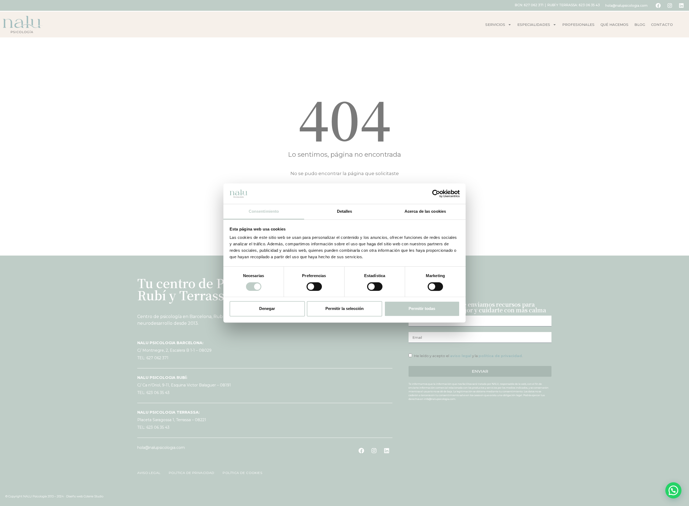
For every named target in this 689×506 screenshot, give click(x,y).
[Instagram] (670, 5)
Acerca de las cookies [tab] (425, 211)
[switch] (314, 286)
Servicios (495, 24)
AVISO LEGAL (149, 473)
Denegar (267, 308)
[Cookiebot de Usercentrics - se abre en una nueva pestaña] (436, 194)
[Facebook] (658, 5)
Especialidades (533, 24)
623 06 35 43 (589, 5)
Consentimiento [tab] (264, 211)
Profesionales (578, 24)
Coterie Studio (93, 496)
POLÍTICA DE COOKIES (239, 473)
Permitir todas (422, 308)
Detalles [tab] (344, 211)
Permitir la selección (344, 308)
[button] (673, 490)
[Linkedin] (681, 5)
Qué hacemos (614, 24)
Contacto (662, 24)
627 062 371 (533, 5)
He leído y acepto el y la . (468, 356)
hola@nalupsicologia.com (626, 6)
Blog (639, 24)
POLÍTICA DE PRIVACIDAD (189, 473)
